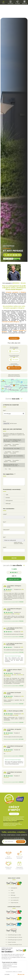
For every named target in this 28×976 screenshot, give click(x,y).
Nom (4, 522)
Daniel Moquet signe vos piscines (15, 939)
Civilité (5, 514)
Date (4, 410)
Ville (4, 537)
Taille (7, 494)
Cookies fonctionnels (7, 965)
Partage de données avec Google (10, 964)
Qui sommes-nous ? (15, 897)
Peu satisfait (16, 444)
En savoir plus (14, 814)
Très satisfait (12, 445)
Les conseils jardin (15, 900)
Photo (4, 421)
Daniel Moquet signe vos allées (14, 934)
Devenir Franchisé (12, 942)
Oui (6, 469)
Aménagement (9, 500)
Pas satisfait (8, 444)
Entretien (8, 497)
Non (10, 469)
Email (4, 547)
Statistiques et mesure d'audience (10, 966)
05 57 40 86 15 (13, 255)
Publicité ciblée (6, 968)
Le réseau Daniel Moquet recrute (15, 944)
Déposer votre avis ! (14, 579)
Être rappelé (15, 359)
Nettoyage (8, 503)
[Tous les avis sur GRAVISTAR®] (14, 572)
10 (14, 569)
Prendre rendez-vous (15, 367)
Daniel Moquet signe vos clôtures (15, 937)
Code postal (6, 529)
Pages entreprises (14, 902)
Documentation (15, 351)
